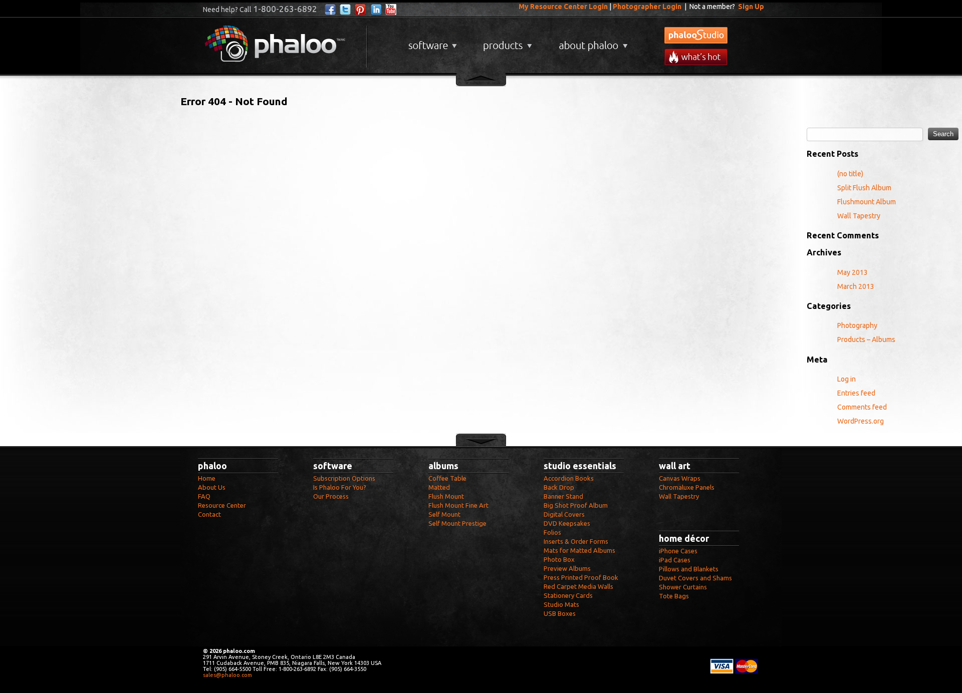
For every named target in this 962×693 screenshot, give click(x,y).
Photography (857, 325)
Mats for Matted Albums (579, 550)
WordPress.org (860, 421)
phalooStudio (696, 35)
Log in (846, 379)
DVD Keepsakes (567, 523)
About (591, 42)
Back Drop (559, 487)
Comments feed (862, 407)
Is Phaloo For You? (339, 487)
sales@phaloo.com (227, 675)
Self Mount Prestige (457, 523)
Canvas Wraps (679, 478)
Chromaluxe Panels (686, 487)
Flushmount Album (866, 202)
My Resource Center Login (563, 7)
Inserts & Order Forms (576, 541)
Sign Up (751, 7)
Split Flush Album (864, 188)
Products (506, 42)
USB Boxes (560, 613)
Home (206, 478)
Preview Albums (567, 568)
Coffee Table (447, 478)
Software (431, 42)
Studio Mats (561, 604)
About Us (211, 487)
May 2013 (852, 272)
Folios (552, 532)
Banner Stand (563, 496)
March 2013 (855, 286)
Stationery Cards (568, 595)
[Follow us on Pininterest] (360, 10)
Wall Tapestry (858, 216)
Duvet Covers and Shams (695, 577)
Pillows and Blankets (688, 568)
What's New (696, 57)
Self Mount (444, 514)
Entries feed (856, 393)
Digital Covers (564, 514)
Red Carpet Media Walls (578, 586)
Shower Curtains (683, 586)
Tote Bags (674, 595)
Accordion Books (569, 478)
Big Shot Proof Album (576, 505)
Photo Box (559, 559)
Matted (439, 487)
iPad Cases (674, 559)
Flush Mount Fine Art (458, 505)
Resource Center (222, 505)
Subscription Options (344, 478)
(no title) (850, 174)
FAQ (204, 496)
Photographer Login (647, 7)
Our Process (331, 496)
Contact (209, 514)
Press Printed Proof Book (581, 577)
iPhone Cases (678, 550)
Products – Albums (866, 339)
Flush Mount (446, 496)
